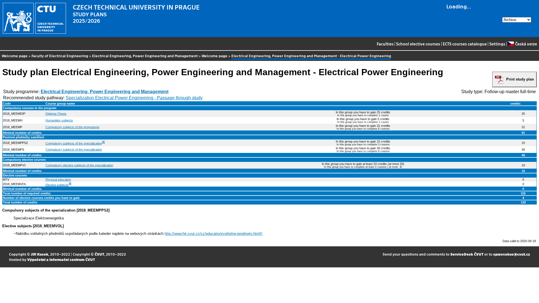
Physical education (58, 179)
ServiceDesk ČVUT (466, 254)
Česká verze (526, 43)
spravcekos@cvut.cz (511, 254)
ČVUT (99, 254)
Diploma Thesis (56, 113)
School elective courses (418, 43)
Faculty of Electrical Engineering (59, 56)
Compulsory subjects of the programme (72, 127)
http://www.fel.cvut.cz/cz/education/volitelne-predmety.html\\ (213, 233)
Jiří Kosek (39, 254)
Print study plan (520, 79)
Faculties (385, 43)
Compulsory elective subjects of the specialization (79, 165)
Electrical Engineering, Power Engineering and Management (145, 56)
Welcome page (15, 56)
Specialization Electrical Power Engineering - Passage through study (134, 97)
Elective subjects (56, 184)
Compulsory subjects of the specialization (73, 143)
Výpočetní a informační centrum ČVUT (61, 259)
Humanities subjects (59, 120)
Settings (497, 43)
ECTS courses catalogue (465, 43)
